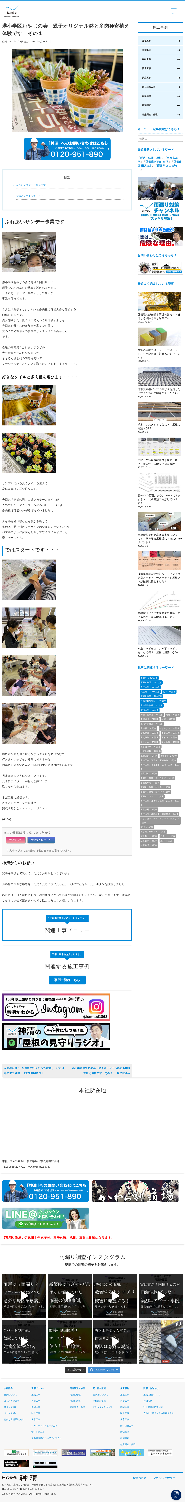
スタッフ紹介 (10, 1407)
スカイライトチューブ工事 (44, 1426)
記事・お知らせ (151, 1388)
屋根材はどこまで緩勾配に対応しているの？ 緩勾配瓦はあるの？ (159, 615)
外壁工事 (146, 50)
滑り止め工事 (148, 87)
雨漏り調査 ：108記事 (151, 696)
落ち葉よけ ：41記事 (170, 728)
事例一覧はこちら (67, 980)
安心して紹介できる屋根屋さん (158, 1413)
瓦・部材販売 (99, 1388)
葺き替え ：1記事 (149, 836)
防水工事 (146, 68)
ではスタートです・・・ (29, 195)
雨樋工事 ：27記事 (171, 733)
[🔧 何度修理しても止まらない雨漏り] (161, 1296)
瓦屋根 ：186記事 (150, 692)
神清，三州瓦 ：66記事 (152, 715)
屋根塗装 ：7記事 (168, 756)
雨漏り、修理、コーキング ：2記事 (157, 778)
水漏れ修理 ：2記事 (150, 783)
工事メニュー (37, 1388)
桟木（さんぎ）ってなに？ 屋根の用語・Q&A (159, 426)
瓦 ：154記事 (169, 692)
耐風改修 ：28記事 (150, 733)
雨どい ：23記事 (169, 737)
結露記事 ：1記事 (149, 841)
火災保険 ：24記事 (150, 737)
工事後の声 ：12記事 (151, 747)
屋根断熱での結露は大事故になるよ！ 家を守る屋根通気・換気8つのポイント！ (160, 538)
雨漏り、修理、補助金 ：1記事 (155, 787)
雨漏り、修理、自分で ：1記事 (155, 792)
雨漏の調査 (75, 1401)
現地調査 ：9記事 (149, 756)
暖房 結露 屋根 (151, 157)
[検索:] (160, 138)
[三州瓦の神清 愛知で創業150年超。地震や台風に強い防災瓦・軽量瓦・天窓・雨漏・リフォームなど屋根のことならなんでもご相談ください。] (20, 1480)
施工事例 (124, 1388)
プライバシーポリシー (164, 1477)
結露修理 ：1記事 (149, 845)
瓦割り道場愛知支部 (13, 1419)
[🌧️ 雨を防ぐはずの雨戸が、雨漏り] (24, 1296)
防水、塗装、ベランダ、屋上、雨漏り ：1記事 (160, 820)
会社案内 (8, 1388)
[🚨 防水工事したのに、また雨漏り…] (115, 1342)
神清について (10, 1394)
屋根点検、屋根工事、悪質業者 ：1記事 (159, 814)
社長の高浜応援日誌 (153, 1407)
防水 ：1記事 (147, 827)
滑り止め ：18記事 (150, 742)
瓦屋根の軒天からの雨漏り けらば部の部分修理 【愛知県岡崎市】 (34, 1071)
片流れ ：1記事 (167, 836)
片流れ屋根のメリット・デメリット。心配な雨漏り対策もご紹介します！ (159, 354)
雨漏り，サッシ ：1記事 (152, 796)
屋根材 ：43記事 (148, 728)
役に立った (15, 840)
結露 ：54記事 (168, 719)
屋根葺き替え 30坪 (157, 161)
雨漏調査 (146, 105)
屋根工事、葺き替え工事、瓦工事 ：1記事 (159, 803)
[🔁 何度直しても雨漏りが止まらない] (70, 1342)
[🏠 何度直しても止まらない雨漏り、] (115, 1296)
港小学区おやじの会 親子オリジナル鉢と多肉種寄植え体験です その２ (101, 1071)
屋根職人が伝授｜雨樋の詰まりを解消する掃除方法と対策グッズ (159, 316)
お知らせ (147, 1401)
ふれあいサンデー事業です (31, 184)
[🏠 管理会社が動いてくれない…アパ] (24, 1342)
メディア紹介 (10, 1413)
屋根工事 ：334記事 (150, 687)
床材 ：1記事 (166, 841)
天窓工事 (146, 77)
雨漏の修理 (75, 1394)
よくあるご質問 (11, 1401)
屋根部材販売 (99, 1401)
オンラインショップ (102, 1407)
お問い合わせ (139, 1477)
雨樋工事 (146, 59)
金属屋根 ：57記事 (150, 719)
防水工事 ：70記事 (150, 710)
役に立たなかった (41, 840)
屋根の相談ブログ (152, 1394)
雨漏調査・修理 (77, 1388)
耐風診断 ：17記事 (171, 742)
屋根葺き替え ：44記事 (152, 724)
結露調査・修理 (150, 114)
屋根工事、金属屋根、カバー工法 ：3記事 (159, 767)
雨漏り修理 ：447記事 (151, 682)
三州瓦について (100, 1394)
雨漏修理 (146, 96)
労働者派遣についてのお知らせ (46, 1438)
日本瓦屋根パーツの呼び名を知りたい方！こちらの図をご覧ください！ (159, 391)
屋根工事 (146, 40)
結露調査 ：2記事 (149, 773)
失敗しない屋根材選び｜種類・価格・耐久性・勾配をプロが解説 (158, 462)
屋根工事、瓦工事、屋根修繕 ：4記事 (159, 760)
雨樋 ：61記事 (173, 715)
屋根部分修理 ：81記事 (152, 705)
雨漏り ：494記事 (149, 678)
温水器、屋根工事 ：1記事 (153, 831)
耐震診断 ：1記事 (149, 809)
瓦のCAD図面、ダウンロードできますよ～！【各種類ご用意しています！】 (159, 499)
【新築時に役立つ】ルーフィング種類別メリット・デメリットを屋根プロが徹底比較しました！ (159, 577)
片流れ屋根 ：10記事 (151, 751)
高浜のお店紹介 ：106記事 (153, 701)
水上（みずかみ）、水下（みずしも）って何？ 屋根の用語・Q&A (159, 650)
